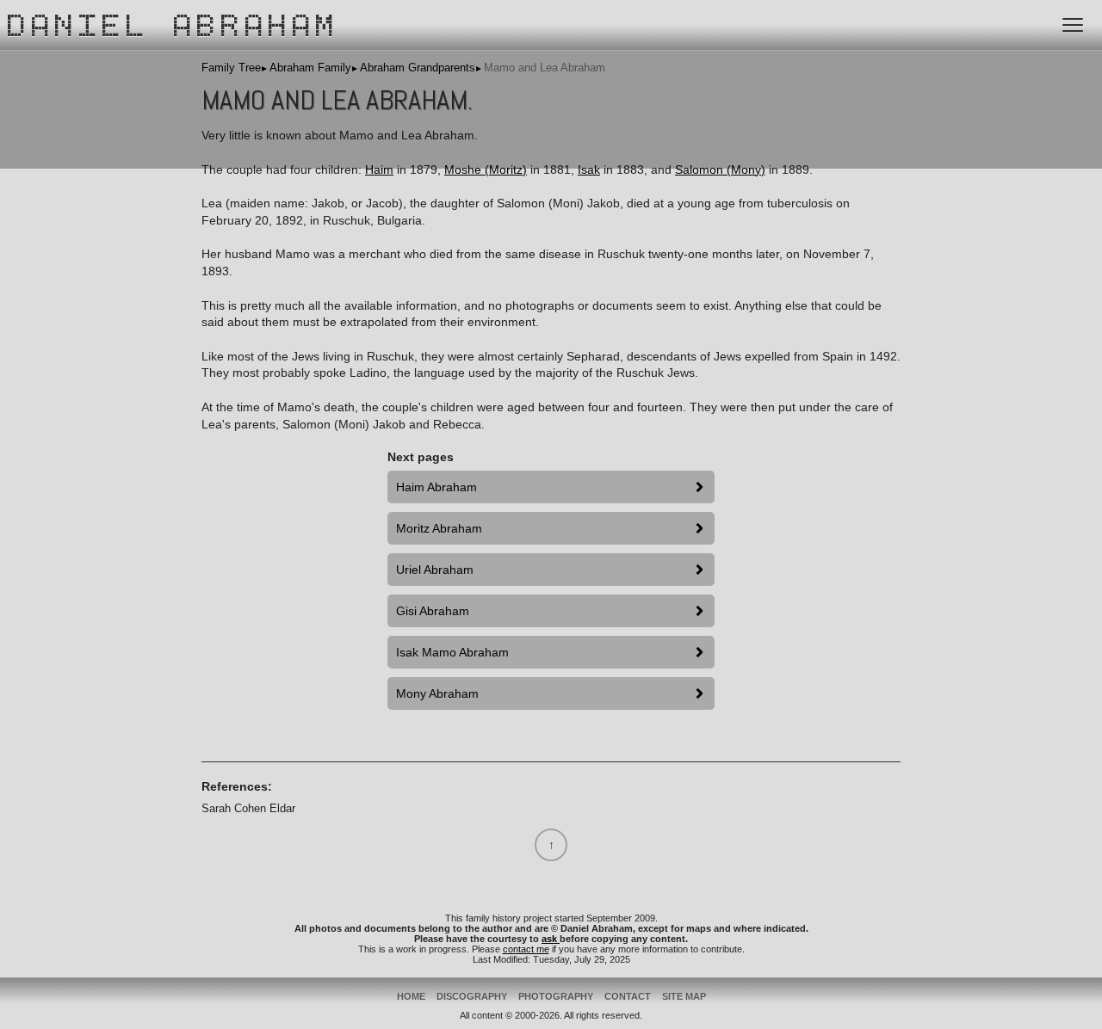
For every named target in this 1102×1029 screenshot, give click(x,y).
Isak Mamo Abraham (452, 652)
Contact (627, 996)
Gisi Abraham (432, 611)
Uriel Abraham (435, 569)
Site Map (684, 996)
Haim (379, 169)
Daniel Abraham (174, 28)
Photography (555, 996)
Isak (589, 169)
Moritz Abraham (439, 528)
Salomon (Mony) (720, 169)
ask (551, 938)
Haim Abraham (436, 487)
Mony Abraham (437, 693)
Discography (471, 996)
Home (411, 996)
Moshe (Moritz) (485, 169)
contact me (526, 949)
